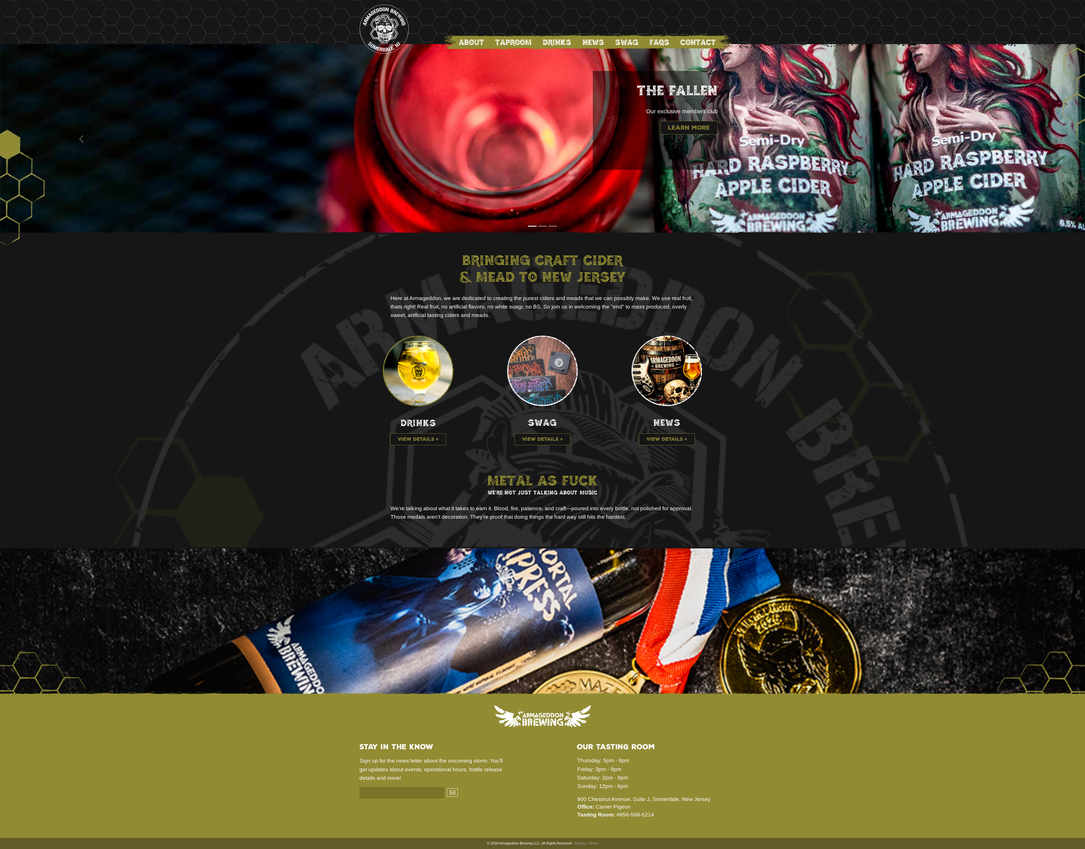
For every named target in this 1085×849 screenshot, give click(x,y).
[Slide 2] (542, 226)
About (471, 42)
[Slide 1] (532, 226)
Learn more (689, 128)
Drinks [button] (557, 42)
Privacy (580, 843)
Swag (627, 42)
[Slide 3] (552, 226)
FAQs (659, 42)
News (593, 42)
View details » (418, 439)
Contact (698, 42)
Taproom (513, 42)
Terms (593, 843)
